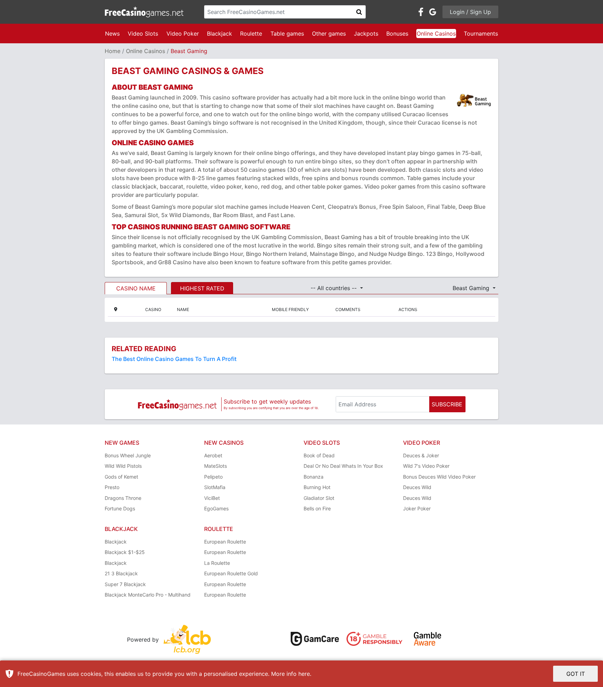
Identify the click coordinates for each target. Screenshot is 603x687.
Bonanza (313, 477)
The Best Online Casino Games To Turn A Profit (174, 358)
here (304, 673)
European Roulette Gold (231, 573)
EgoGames (216, 508)
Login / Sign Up (470, 11)
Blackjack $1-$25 (125, 552)
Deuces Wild (417, 487)
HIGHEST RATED (202, 288)
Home (112, 50)
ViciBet (212, 498)
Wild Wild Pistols (123, 466)
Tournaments (481, 33)
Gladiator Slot (319, 498)
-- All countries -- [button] (334, 288)
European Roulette (225, 542)
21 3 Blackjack (121, 573)
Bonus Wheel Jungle (128, 455)
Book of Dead (319, 455)
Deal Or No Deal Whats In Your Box (343, 466)
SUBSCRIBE (447, 404)
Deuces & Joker (421, 455)
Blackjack (219, 33)
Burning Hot (317, 487)
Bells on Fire (317, 508)
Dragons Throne (123, 498)
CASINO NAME (136, 288)
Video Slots (143, 33)
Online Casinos (436, 33)
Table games (287, 33)
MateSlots (215, 466)
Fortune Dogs (120, 508)
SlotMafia (214, 487)
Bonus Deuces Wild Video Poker (439, 477)
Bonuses (397, 33)
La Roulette (217, 563)
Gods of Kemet (121, 477)
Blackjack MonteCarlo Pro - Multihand (148, 595)
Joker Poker (417, 508)
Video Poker (182, 33)
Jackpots (366, 33)
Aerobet (213, 455)
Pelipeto (213, 477)
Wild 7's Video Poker (426, 466)
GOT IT (575, 673)
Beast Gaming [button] (472, 288)
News (112, 33)
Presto (112, 487)
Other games (329, 33)
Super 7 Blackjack (125, 584)
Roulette (251, 33)
